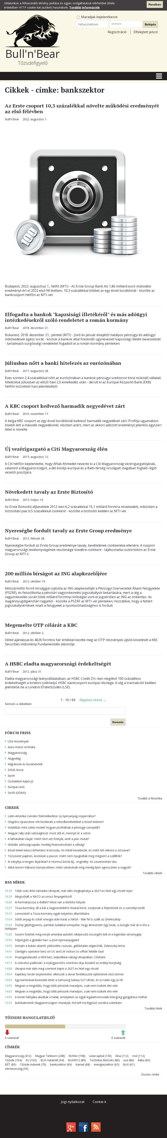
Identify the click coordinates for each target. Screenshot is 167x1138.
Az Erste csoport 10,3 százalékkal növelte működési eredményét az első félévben (82, 108)
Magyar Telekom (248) (50, 1056)
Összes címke (150, 1074)
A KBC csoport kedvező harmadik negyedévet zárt (65, 406)
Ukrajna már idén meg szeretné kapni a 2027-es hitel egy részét (52, 968)
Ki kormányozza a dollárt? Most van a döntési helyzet (45, 902)
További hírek (153, 1008)
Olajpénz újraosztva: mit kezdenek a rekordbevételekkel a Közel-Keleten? (56, 822)
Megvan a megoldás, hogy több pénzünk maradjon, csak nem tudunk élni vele (61, 986)
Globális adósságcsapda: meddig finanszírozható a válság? (46, 844)
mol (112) (138, 1056)
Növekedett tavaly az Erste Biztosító (49, 492)
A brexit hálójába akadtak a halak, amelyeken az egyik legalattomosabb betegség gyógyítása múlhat (76, 997)
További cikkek (152, 873)
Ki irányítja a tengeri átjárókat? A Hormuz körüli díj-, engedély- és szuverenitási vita (62, 862)
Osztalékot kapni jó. (21, 781)
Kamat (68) (83, 1064)
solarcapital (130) (100, 1056)
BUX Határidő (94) (52, 1060)
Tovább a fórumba (149, 798)
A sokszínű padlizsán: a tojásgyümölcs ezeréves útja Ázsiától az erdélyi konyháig (63, 963)
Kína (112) (122, 1056)
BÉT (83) (10, 1064)
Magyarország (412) (18, 1056)
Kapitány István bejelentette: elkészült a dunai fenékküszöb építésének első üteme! (64, 974)
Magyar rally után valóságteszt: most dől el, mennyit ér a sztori (49, 833)
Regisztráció (117, 32)
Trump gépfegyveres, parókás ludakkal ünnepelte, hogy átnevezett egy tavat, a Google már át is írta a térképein (77, 927)
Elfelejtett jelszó (146, 32)
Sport (11, 775)
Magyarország (17, 753)
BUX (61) (129, 1064)
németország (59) (16, 1069)
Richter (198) (77, 1056)
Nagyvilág (14, 758)
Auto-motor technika (21, 747)
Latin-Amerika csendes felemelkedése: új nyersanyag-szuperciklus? (52, 816)
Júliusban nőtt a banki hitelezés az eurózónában (63, 363)
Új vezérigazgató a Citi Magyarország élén (56, 449)
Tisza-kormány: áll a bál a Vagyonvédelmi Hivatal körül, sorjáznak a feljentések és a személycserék (75, 908)
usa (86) (128, 1060)
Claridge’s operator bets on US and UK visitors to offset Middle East (54, 951)
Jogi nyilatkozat (73, 1102)
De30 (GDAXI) (17, 793)
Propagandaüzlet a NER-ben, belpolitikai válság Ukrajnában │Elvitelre (55, 957)
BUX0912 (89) (77, 1060)
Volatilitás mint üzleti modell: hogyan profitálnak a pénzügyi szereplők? (54, 827)
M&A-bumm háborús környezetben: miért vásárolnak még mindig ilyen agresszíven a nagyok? (69, 867)
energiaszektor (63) (106, 1064)
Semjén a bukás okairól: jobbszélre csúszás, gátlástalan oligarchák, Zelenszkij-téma (65, 946)
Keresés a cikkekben (18, 704)
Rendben (154, 4)
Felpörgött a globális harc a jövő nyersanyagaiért (42, 940)
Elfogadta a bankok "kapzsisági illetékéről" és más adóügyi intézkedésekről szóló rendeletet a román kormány (76, 317)
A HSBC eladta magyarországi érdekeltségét (58, 663)
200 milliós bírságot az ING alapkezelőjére (56, 573)
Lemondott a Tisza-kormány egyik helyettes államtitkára (47, 913)
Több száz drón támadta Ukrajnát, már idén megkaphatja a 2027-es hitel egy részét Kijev (69, 891)
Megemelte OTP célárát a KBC (41, 625)
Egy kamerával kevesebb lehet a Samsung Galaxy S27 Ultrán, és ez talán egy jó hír (64, 980)
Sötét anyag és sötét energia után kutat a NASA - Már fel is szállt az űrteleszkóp (63, 919)
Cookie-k (99, 1102)
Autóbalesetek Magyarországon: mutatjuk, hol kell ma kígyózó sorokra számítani (63, 1003)
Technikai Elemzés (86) (105, 1060)
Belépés (150, 24)
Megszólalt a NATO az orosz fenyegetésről (38, 896)
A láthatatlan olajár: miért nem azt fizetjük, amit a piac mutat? (48, 839)
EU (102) (31, 1060)
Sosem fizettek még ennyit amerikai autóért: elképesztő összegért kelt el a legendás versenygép (73, 934)
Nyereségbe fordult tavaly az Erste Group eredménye (68, 530)
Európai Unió (16, 787)
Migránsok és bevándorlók (25, 764)
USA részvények (18, 741)
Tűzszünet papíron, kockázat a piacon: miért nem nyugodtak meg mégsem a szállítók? (65, 856)
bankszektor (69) (61, 1064)
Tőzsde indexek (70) (33, 1064)
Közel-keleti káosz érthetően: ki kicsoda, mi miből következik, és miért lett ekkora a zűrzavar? (69, 850)
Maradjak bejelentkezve (99, 17)
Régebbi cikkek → (93, 700)
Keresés (118, 722)
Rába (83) (144, 1060)
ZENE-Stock (15, 770)
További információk (84, 7)
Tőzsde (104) (13, 1060)
